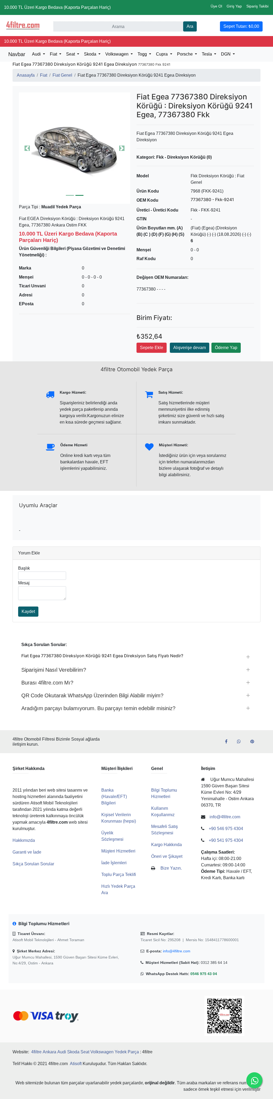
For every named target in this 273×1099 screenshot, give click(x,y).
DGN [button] (226, 54)
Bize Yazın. (171, 868)
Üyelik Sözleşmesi (112, 836)
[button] (74, 148)
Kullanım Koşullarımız (163, 811)
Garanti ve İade (27, 852)
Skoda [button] (90, 54)
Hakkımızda (24, 840)
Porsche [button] (185, 54)
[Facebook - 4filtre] (228, 741)
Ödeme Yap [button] (226, 348)
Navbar (16, 54)
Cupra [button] (162, 54)
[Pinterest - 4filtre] (254, 741)
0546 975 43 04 (203, 973)
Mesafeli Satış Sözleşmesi (164, 829)
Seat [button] (71, 54)
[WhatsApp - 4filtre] (241, 741)
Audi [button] (37, 54)
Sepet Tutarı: (241, 26)
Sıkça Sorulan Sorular (33, 864)
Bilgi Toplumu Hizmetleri (164, 793)
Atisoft (76, 1064)
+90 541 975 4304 (226, 840)
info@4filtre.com (176, 951)
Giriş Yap (234, 6)
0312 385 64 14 (214, 962)
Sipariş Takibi (257, 6)
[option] (74, 148)
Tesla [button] (207, 54)
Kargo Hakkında (166, 845)
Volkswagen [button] (117, 54)
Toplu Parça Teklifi (118, 874)
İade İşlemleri (114, 863)
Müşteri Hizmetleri (118, 851)
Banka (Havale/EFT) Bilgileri (114, 796)
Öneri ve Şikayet (166, 856)
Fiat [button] (54, 54)
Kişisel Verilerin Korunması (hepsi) (118, 818)
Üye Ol (216, 6)
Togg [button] (143, 54)
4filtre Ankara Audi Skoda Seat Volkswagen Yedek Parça (85, 1052)
